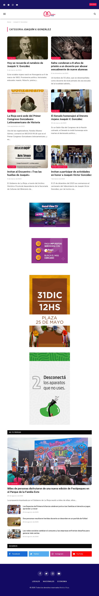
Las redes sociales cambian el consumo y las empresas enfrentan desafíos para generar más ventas (56, 532)
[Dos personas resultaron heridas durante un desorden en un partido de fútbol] (14, 521)
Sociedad (56, 58)
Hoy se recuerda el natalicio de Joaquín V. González (25, 65)
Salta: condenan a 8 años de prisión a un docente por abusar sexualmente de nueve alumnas (69, 66)
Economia (62, 581)
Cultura (11, 167)
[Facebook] (4, 5)
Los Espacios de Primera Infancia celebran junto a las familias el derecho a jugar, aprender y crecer (57, 507)
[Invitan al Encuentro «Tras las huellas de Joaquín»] (27, 156)
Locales (11, 58)
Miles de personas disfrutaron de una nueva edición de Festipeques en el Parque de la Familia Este (48, 490)
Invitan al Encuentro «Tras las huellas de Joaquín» (24, 173)
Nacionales (48, 581)
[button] (4, 14)
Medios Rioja (64, 588)
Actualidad (13, 483)
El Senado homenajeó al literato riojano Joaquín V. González (69, 117)
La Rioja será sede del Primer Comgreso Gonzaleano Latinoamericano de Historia (24, 119)
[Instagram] (12, 5)
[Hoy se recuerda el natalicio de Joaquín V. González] (27, 47)
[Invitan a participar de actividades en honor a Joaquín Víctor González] (71, 156)
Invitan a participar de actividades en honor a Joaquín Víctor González (71, 173)
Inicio (9, 22)
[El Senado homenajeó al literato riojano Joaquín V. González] (71, 100)
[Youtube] (17, 5)
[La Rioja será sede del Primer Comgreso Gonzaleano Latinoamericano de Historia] (27, 100)
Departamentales (59, 167)
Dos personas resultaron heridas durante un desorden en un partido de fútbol (55, 519)
